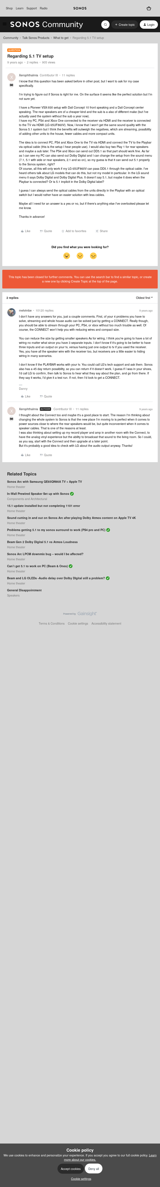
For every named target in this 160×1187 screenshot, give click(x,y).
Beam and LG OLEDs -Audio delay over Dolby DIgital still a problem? (56, 578)
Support (31, 8)
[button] (4, 25)
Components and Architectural (27, 499)
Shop (9, 8)
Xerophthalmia (28, 75)
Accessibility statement (106, 623)
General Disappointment (24, 590)
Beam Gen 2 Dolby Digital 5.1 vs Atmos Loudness (42, 542)
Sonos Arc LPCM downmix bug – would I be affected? (45, 554)
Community (10, 38)
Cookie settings (78, 623)
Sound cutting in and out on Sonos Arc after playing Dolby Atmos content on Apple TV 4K (71, 518)
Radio (44, 8)
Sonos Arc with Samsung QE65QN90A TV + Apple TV (44, 481)
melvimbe (25, 310)
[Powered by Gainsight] (80, 615)
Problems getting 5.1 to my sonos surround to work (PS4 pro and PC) (56, 530)
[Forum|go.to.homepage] (46, 24)
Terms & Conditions (52, 623)
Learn (20, 8)
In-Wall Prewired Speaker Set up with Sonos (38, 493)
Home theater (16, 487)
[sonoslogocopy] (80, 8)
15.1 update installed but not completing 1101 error (43, 506)
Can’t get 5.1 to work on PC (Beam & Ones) (37, 566)
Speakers (13, 595)
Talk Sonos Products (35, 38)
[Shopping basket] (149, 8)
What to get (61, 38)
